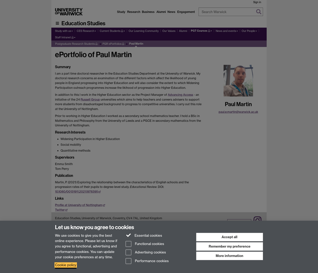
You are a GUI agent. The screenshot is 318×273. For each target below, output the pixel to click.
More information (229, 256)
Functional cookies (149, 244)
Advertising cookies (150, 252)
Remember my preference (229, 246)
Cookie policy (65, 265)
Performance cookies (151, 261)
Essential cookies (148, 235)
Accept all (229, 237)
